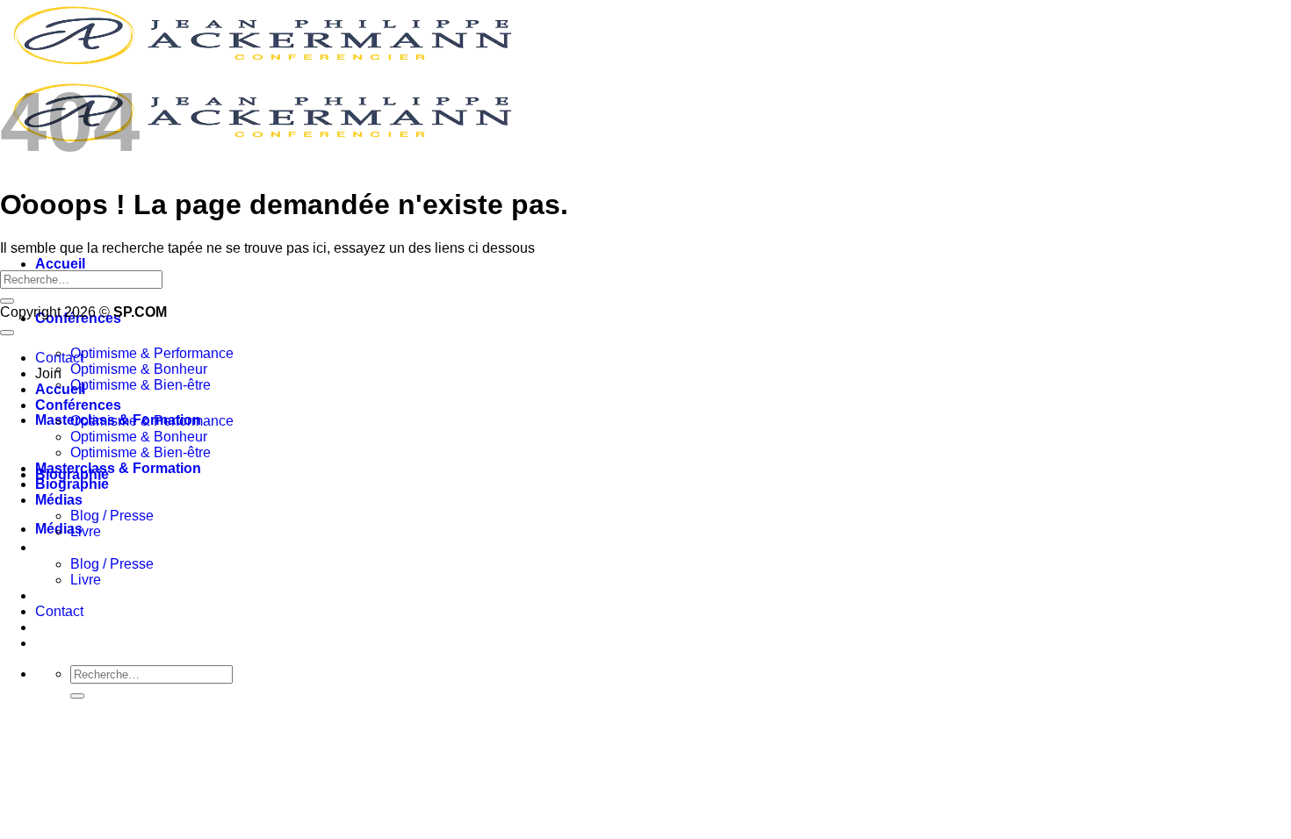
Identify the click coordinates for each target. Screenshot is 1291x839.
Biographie (72, 484)
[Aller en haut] (7, 332)
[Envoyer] (77, 696)
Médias (59, 499)
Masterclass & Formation (118, 468)
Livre (85, 579)
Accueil (60, 263)
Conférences (78, 405)
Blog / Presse (112, 563)
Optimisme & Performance (152, 353)
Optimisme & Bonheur (138, 369)
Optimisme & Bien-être (140, 384)
